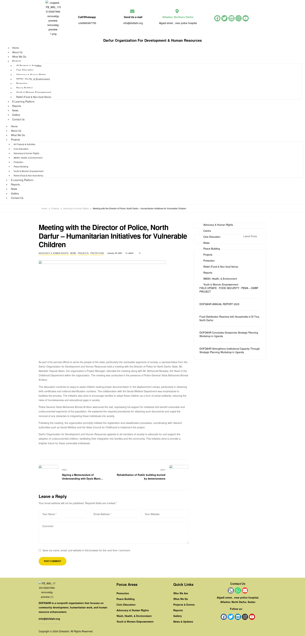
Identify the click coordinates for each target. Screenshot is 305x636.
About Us (16, 130)
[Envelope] (245, 590)
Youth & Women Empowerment (33, 92)
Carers (207, 230)
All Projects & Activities (28, 65)
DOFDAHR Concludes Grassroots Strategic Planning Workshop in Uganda (228, 334)
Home (14, 126)
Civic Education (24, 70)
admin (130, 253)
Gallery (15, 193)
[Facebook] (217, 18)
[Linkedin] (231, 18)
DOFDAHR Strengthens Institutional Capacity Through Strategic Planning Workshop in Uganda (229, 350)
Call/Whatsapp (87, 17)
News (14, 189)
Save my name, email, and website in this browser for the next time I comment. (87, 550)
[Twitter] (224, 18)
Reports (15, 184)
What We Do (18, 135)
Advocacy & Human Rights (31, 74)
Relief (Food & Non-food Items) (33, 97)
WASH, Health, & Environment (33, 79)
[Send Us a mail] (132, 11)
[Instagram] (238, 18)
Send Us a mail (133, 17)
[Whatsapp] (238, 590)
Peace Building (24, 88)
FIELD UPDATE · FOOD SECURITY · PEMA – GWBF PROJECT (228, 289)
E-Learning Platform (23, 101)
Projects (16, 61)
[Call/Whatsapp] (86, 11)
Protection (22, 83)
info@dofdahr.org (49, 618)
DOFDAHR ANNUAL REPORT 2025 (219, 304)
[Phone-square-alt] (231, 590)
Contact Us (18, 119)
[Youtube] (246, 18)
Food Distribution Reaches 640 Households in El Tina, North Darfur (229, 318)
